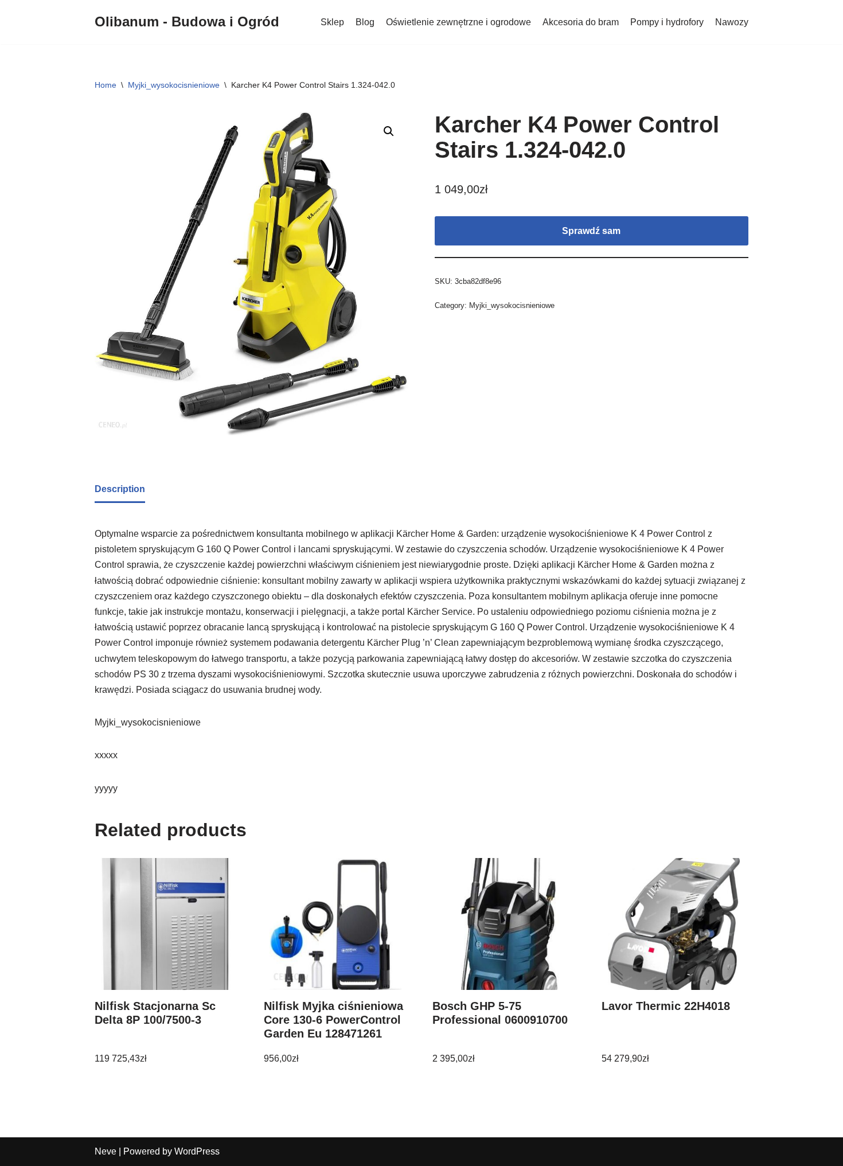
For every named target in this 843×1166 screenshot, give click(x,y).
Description (120, 489)
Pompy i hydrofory (667, 22)
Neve (105, 1151)
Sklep (332, 22)
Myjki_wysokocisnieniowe (174, 84)
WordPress (197, 1151)
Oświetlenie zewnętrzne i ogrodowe (458, 22)
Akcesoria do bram (581, 22)
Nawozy (731, 22)
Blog (365, 22)
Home (105, 84)
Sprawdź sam (591, 231)
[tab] (120, 490)
